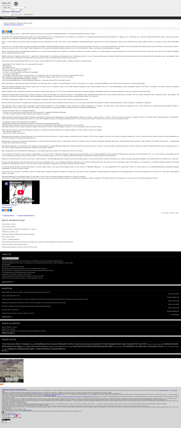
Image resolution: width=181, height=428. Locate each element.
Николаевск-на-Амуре (65, 346)
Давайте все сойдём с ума (10, 231)
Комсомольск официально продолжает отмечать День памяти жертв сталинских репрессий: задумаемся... (26, 306)
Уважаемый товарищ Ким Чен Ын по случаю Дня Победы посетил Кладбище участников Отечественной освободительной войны (32, 261)
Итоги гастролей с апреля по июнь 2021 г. (15, 244)
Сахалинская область (155, 346)
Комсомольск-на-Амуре (12, 346)
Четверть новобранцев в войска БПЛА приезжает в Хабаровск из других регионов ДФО (23, 276)
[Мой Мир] (8, 31)
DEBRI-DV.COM (10, 414)
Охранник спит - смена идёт (8, 329)
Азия (4, 344)
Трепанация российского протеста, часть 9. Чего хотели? (19, 247)
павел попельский (173, 293)
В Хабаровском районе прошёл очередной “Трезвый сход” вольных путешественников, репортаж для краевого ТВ (37, 241)
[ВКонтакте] (3, 31)
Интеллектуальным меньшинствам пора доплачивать (18, 234)
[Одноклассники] (6, 31)
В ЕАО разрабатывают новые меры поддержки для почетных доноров (18, 272)
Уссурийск (4, 349)
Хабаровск (12, 348)
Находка (56, 346)
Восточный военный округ (81, 344)
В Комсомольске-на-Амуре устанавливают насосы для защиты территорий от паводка (22, 278)
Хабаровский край (25, 348)
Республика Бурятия (118, 346)
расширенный (28, 14)
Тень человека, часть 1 (9, 226)
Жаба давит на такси (8, 236)
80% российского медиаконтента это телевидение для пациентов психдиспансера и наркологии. (24, 331)
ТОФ (169, 346)
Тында (172, 346)
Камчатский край (171, 344)
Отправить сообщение (164, 390)
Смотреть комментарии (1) (26, 215)
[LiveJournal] (11, 31)
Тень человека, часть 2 (9, 224)
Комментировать (9, 215)
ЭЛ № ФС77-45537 (30, 393)
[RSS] (1, 384)
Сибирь (166, 346)
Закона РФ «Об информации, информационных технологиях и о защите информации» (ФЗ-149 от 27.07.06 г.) (78, 396)
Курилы (29, 346)
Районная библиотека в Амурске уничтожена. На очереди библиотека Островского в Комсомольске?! (26, 292)
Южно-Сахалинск (51, 349)
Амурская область (14, 344)
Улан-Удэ (177, 346)
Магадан (35, 346)
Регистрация (6, 11)
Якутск (62, 349)
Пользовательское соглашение (8, 389)
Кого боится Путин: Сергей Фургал (10, 309)
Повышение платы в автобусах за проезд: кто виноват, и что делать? (18, 313)
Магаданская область (46, 346)
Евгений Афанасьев (173, 297)
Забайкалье (150, 344)
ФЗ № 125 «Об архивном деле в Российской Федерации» (50, 394)
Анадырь (26, 344)
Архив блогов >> (7, 316)
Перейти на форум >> (9, 333)
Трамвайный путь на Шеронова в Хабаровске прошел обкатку (16, 274)
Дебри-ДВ (6, 3)
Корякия (24, 346)
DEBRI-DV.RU (18, 414)
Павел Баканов (7, 207)
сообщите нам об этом (27, 410)
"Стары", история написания (11, 239)
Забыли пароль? (15, 11)
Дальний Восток (134, 344)
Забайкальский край (158, 344)
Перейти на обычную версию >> (14, 24)
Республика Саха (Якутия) (135, 346)
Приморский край (104, 346)
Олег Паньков (175, 314)
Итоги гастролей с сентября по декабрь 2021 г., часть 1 (19, 229)
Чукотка (39, 349)
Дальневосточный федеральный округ (109, 344)
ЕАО (144, 344)
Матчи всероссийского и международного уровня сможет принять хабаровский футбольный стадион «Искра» (28, 270)
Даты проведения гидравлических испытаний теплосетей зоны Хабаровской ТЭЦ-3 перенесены (24, 268)
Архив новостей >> (8, 282)
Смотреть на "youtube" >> (10, 205)
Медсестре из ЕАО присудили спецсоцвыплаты (13, 266)
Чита (35, 349)
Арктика (32, 344)
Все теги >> (5, 350)
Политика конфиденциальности (20, 389)
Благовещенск (52, 344)
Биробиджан (41, 344)
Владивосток (64, 344)
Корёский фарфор (6, 264)
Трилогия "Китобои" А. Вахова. (9, 327)
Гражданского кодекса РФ (51, 395)
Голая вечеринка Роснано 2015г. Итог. (11, 295)
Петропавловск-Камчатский (84, 346)
